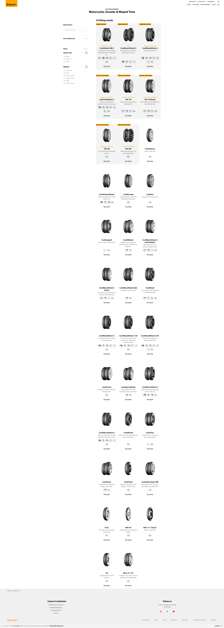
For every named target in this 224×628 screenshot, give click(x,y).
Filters (65, 49)
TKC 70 (128, 99)
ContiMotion (128, 240)
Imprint (164, 620)
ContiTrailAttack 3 (106, 99)
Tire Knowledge (195, 4)
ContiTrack (106, 482)
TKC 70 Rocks (150, 99)
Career (56, 613)
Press (218, 4)
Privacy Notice (185, 620)
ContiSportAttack (128, 387)
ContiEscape (128, 194)
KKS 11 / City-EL (150, 528)
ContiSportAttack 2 (150, 387)
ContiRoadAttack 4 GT (150, 336)
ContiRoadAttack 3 (106, 336)
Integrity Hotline (146, 620)
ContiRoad (150, 288)
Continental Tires (55, 610)
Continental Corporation (55, 605)
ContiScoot (106, 387)
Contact (156, 620)
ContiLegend (107, 240)
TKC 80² (128, 149)
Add (86, 38)
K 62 (107, 528)
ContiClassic (150, 149)
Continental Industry (55, 607)
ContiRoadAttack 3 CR (128, 336)
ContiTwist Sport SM (150, 482)
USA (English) (53, 625)
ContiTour (150, 433)
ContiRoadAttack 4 (150, 48)
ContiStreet (128, 433)
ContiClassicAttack (106, 194)
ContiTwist (128, 482)
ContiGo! (150, 194)
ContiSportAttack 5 (128, 48)
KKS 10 (128, 528)
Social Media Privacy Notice (199, 620)
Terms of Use (174, 620)
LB (107, 573)
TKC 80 (107, 149)
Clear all (85, 48)
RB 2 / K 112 (128, 573)
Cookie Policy (214, 620)
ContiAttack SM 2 (107, 48)
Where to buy (202, 1)
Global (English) (211, 1)
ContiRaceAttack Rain (128, 288)
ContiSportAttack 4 (107, 433)
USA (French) (60, 625)
